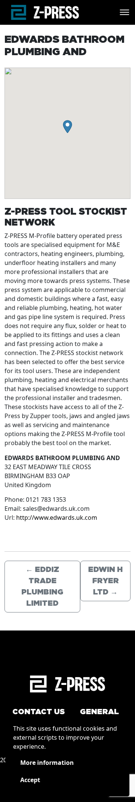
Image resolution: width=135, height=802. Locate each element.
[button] (67, 126)
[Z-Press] (45, 12)
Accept (30, 780)
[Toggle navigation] (124, 12)
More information (47, 762)
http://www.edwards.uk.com (56, 517)
